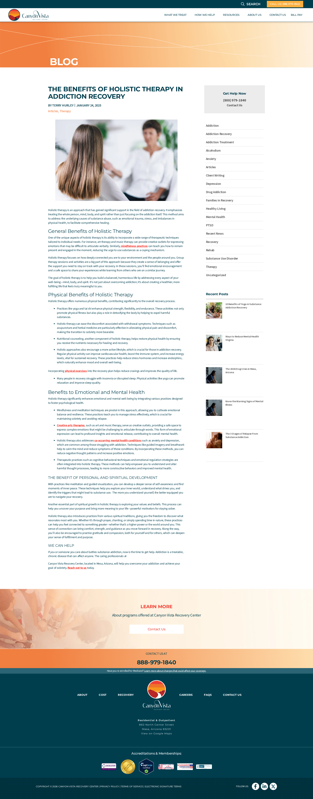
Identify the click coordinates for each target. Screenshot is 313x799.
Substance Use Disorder (222, 258)
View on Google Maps (156, 733)
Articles (53, 111)
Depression (213, 184)
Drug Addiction (216, 192)
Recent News (215, 233)
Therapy (65, 111)
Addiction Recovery (219, 134)
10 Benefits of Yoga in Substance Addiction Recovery (243, 305)
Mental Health (215, 217)
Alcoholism (213, 150)
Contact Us (234, 105)
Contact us (154, 653)
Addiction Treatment (220, 142)
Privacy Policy (109, 786)
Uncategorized (216, 275)
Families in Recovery (219, 200)
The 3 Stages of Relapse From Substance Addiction (241, 435)
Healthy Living (216, 208)
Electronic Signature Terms (163, 786)
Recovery (212, 242)
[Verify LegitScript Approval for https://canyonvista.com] (146, 766)
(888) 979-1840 (234, 100)
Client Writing (215, 175)
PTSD (209, 225)
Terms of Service (132, 786)
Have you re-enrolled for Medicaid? (156, 671)
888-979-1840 (156, 662)
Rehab (210, 250)
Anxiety (211, 159)
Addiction (212, 125)
